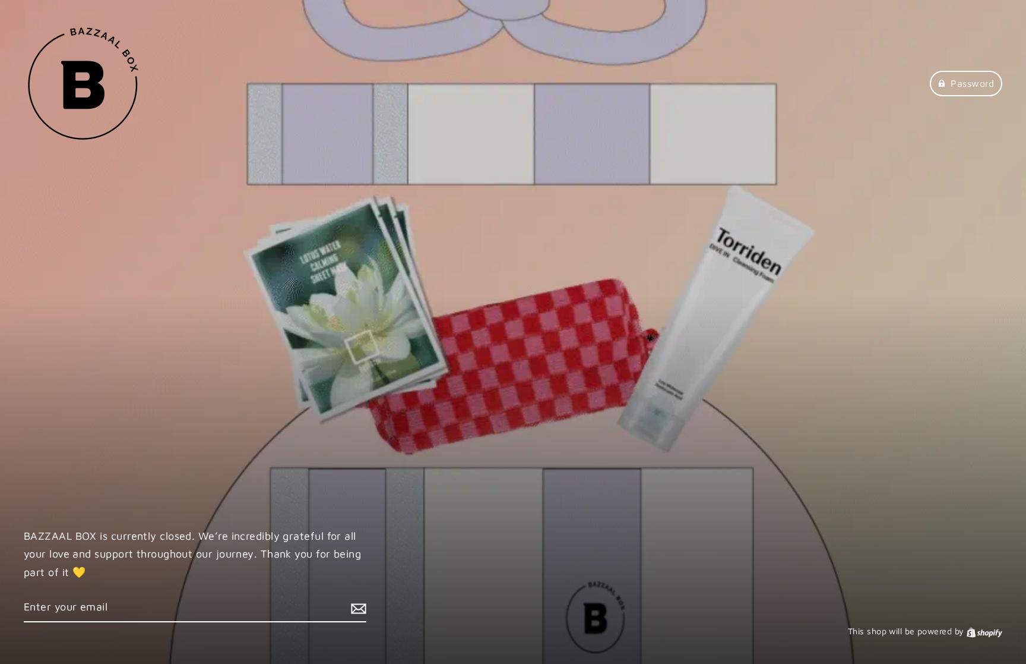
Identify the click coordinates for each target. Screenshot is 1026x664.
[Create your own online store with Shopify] (984, 631)
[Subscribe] (356, 607)
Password (972, 83)
